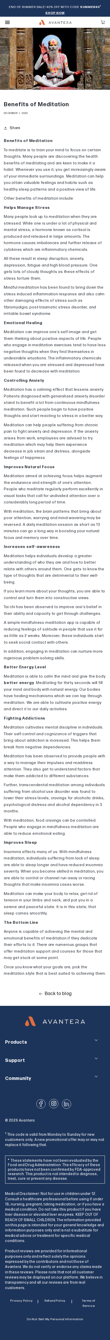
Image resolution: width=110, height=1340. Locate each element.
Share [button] (15, 128)
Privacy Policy (21, 1301)
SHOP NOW (55, 13)
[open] (7, 22)
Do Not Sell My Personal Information (55, 1319)
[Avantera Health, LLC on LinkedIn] (66, 1104)
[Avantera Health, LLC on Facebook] (41, 1103)
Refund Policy (55, 1301)
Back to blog (58, 993)
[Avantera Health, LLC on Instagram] (53, 1103)
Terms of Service (88, 1303)
